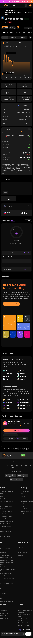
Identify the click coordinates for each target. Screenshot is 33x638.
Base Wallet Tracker (5, 524)
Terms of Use (4, 610)
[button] (26, 105)
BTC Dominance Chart (6, 573)
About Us (23, 513)
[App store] (10, 475)
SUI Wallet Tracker (5, 534)
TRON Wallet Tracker (6, 529)
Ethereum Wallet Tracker (6, 521)
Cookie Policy (4, 615)
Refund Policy (4, 618)
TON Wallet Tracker (5, 526)
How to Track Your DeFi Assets (24, 615)
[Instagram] (7, 466)
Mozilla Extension (22, 552)
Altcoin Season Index (6, 576)
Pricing (22, 493)
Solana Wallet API (5, 593)
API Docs (23, 506)
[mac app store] (16, 479)
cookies (8, 633)
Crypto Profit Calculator (6, 546)
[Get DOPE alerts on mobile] (18, 27)
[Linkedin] (22, 466)
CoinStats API (24, 503)
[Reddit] (17, 466)
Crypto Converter (5, 555)
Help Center (21, 608)
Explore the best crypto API (17, 425)
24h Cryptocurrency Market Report (7, 570)
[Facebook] (30, 466)
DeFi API (2, 598)
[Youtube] (26, 466)
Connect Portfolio (11, 304)
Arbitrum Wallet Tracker (6, 513)
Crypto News (3, 498)
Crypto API (16, 430)
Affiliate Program (4, 503)
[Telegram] (26, 116)
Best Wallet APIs (23, 438)
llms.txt (2, 588)
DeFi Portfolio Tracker (6, 506)
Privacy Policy (4, 613)
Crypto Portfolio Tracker (6, 491)
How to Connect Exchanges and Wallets (25, 611)
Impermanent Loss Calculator (5, 551)
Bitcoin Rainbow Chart (6, 557)
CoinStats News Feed (26, 511)
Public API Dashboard (26, 508)
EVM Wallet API (4, 596)
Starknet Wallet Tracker (6, 508)
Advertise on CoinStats (27, 501)
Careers (23, 498)
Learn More (16, 240)
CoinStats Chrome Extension (22, 546)
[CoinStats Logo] (9, 5)
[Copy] (26, 105)
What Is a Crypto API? (11, 434)
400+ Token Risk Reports (7, 583)
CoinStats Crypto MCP (6, 586)
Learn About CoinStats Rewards (23, 626)
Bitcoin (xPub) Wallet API (6, 601)
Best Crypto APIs (10, 438)
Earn (1, 493)
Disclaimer (3, 608)
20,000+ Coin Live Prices (7, 578)
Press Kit (23, 496)
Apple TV (20, 555)
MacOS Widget (22, 550)
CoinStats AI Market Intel (6, 501)
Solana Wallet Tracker (6, 516)
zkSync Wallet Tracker (6, 511)
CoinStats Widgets (5, 566)
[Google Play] (22, 475)
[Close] (31, 1)
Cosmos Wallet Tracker (6, 519)
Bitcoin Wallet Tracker (6, 531)
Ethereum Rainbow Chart (6, 560)
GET (23, 455)
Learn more (24, 1)
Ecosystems (3, 539)
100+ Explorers (4, 581)
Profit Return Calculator (6, 548)
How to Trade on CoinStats (25, 623)
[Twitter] (29, 116)
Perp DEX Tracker (5, 536)
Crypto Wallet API (5, 591)
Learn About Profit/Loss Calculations (24, 619)
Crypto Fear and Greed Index (6, 563)
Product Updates (25, 491)
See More (28, 220)
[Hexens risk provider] (16, 243)
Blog (1, 496)
